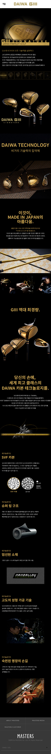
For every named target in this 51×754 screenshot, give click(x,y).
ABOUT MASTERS (12, 720)
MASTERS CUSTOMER (13, 727)
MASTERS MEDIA (38, 720)
